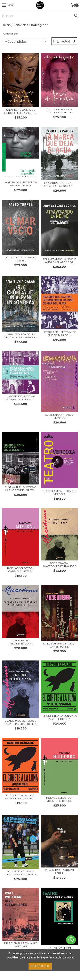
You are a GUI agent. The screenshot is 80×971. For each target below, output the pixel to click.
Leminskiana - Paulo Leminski (59, 416)
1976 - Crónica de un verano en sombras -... (21, 336)
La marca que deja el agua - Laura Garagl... (59, 184)
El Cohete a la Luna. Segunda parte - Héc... (20, 797)
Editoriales (20, 25)
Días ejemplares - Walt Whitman (20, 945)
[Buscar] (76, 16)
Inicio (7, 25)
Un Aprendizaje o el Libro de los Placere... (20, 111)
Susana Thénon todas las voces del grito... (20, 489)
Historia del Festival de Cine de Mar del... (59, 333)
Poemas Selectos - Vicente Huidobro (59, 799)
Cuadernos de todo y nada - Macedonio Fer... (21, 722)
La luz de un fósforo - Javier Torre (59, 645)
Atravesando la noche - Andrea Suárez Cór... (59, 261)
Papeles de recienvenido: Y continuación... (20, 642)
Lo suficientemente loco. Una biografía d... (20, 873)
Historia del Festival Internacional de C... (20, 398)
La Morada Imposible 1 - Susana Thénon (20, 184)
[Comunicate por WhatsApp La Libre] (71, 939)
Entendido (40, 966)
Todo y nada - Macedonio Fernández (59, 564)
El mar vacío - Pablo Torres (20, 259)
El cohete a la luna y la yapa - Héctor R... (59, 717)
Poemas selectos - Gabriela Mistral (20, 570)
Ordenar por (10, 33)
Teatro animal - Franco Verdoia (59, 492)
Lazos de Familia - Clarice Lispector (60, 111)
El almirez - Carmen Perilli (59, 872)
